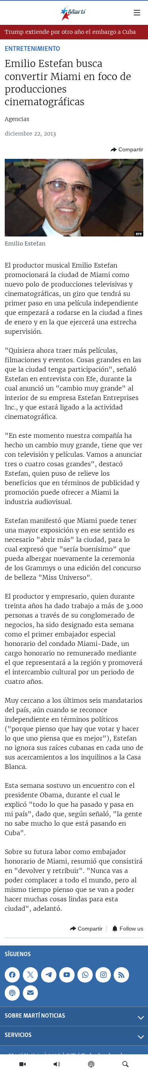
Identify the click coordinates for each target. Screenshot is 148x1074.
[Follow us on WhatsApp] (84, 974)
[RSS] (121, 974)
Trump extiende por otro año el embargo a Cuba (70, 31)
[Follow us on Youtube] (66, 974)
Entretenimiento (32, 49)
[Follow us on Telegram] (48, 974)
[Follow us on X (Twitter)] (30, 974)
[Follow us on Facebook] (12, 974)
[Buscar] (125, 1064)
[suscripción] (30, 992)
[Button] (127, 149)
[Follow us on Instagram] (103, 974)
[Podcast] (91, 1064)
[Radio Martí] (57, 1064)
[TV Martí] (22, 1064)
